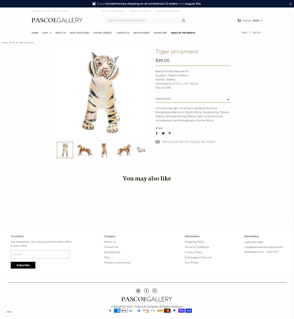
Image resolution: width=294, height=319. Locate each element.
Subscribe (23, 265)
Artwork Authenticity (117, 262)
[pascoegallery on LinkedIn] (255, 10)
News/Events (112, 252)
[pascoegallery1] (147, 299)
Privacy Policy (193, 252)
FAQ (106, 257)
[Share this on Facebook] (156, 133)
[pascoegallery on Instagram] (250, 10)
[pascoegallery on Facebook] (235, 10)
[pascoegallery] (57, 20)
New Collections (79, 32)
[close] (290, 3)
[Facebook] (146, 292)
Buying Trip (160, 32)
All (13, 43)
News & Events (142, 32)
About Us (60, 32)
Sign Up (256, 32)
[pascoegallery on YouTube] (240, 10)
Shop (45, 32)
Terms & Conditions (197, 247)
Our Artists (191, 262)
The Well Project (102, 32)
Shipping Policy (194, 241)
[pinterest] (154, 292)
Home (35, 32)
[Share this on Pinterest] (169, 133)
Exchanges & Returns (198, 257)
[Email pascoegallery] (260, 10)
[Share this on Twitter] (163, 133)
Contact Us (122, 32)
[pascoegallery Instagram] (138, 292)
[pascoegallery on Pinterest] (245, 10)
